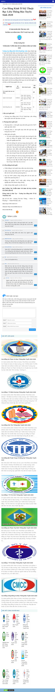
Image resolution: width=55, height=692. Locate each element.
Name (4, 320)
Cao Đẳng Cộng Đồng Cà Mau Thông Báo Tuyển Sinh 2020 (19, 595)
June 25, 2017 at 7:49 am (17, 230)
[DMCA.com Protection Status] (9, 690)
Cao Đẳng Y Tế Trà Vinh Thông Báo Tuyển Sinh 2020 (17, 495)
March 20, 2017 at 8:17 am (13, 263)
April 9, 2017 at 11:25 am (12, 257)
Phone (4, 326)
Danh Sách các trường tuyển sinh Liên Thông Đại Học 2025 (19, 19)
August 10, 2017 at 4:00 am (16, 220)
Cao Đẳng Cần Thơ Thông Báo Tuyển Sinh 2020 (16, 425)
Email (4, 323)
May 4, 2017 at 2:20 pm (17, 247)
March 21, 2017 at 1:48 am (16, 278)
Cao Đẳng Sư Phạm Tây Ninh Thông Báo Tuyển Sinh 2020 (19, 528)
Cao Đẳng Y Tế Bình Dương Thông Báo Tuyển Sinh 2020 (18, 392)
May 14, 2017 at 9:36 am (18, 238)
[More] (17, 212)
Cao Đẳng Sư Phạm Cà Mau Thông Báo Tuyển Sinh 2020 (18, 359)
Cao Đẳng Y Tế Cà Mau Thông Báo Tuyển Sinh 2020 (17, 563)
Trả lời (35, 225)
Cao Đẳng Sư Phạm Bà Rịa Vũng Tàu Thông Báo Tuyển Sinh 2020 (6, 676)
